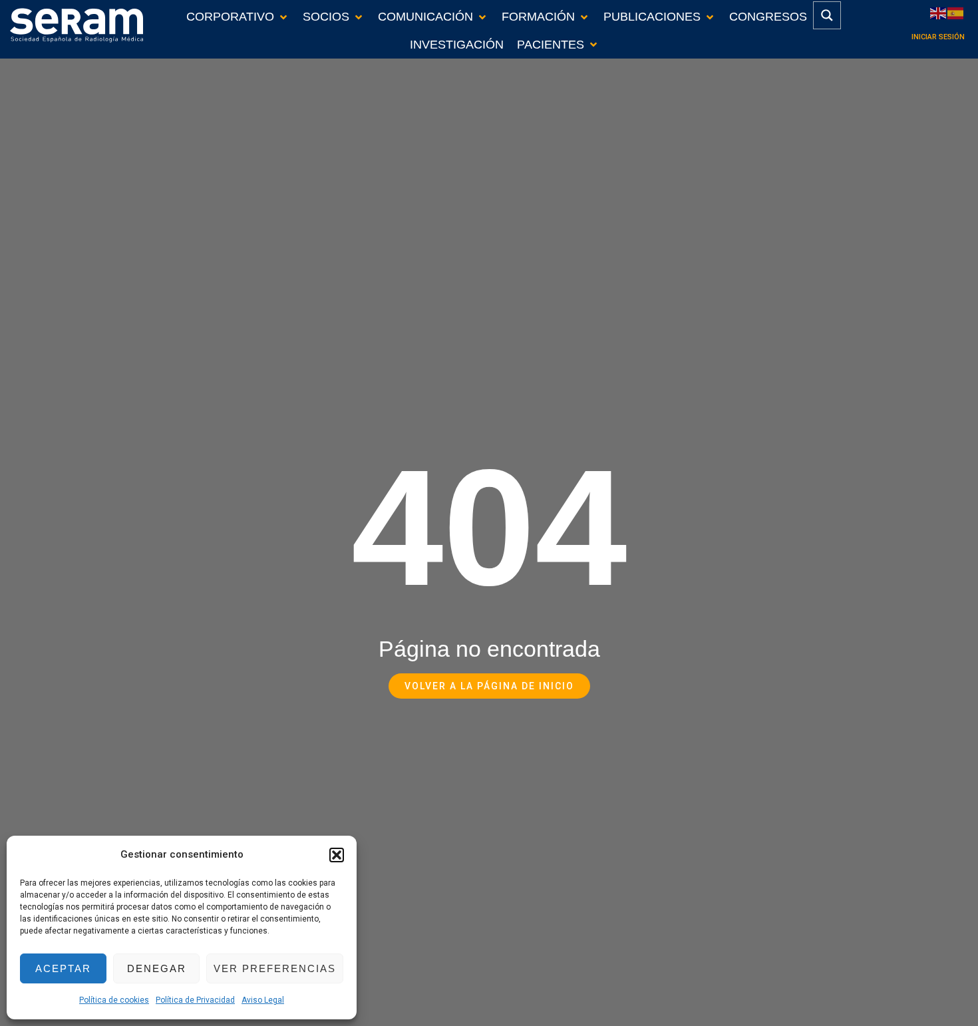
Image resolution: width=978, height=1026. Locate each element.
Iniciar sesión (938, 37)
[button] (336, 855)
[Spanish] (956, 12)
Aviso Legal (263, 1000)
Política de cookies (114, 1000)
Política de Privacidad (195, 1000)
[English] (938, 12)
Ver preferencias (275, 968)
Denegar (156, 968)
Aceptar (63, 968)
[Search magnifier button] (827, 15)
